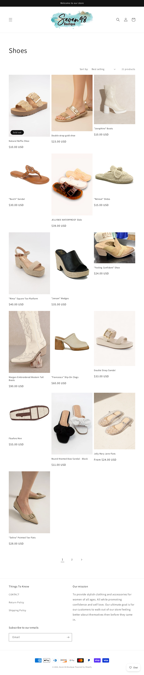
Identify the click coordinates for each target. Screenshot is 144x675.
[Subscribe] (68, 637)
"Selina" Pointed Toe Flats (22, 537)
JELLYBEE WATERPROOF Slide (66, 219)
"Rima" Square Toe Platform (23, 298)
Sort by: (84, 69)
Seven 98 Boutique (67, 667)
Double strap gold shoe (63, 135)
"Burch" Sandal (17, 199)
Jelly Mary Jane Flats (105, 453)
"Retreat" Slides (102, 199)
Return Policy (16, 602)
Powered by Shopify (83, 667)
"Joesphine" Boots (103, 128)
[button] (10, 20)
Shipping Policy (17, 610)
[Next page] (81, 559)
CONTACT (14, 594)
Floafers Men (15, 438)
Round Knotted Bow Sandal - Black (69, 458)
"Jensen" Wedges (60, 298)
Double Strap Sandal (104, 370)
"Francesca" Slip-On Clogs (64, 377)
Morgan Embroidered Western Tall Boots (26, 379)
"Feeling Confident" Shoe (107, 267)
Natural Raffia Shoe (19, 141)
